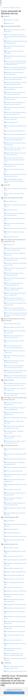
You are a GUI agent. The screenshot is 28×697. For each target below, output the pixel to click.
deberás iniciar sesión (18, 691)
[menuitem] (1, 3)
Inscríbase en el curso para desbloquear (14, 692)
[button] (1, 1)
